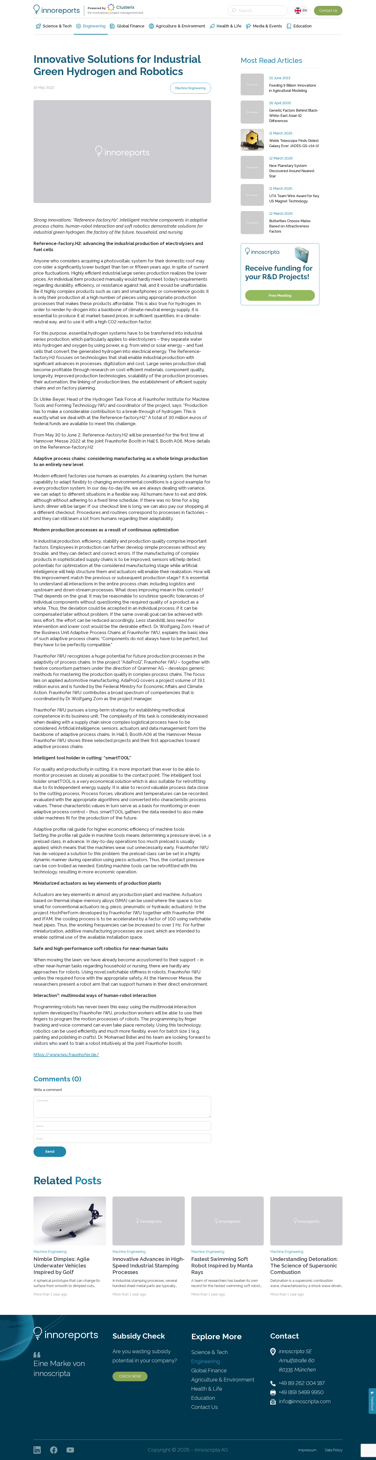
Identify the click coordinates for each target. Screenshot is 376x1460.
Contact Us (328, 10)
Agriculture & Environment (222, 1379)
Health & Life (206, 1389)
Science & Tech (209, 1352)
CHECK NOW (130, 1376)
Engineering (205, 1361)
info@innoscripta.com (305, 1401)
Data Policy (333, 1450)
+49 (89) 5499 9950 (301, 1392)
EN (304, 10)
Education (203, 1398)
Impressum (307, 1450)
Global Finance (209, 1370)
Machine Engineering (190, 88)
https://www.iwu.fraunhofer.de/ (66, 1054)
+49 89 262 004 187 (302, 1383)
